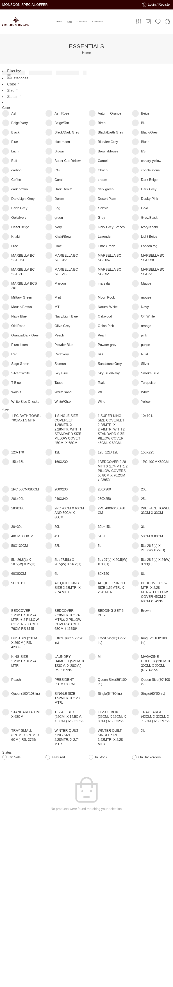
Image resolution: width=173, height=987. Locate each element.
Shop (69, 22)
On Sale (14, 757)
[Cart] (148, 22)
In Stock (101, 757)
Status (12, 97)
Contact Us (97, 22)
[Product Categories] (138, 22)
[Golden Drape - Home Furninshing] (15, 21)
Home (59, 22)
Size (10, 90)
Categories (19, 78)
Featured (58, 757)
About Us (82, 22)
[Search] (167, 22)
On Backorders (149, 757)
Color (11, 84)
